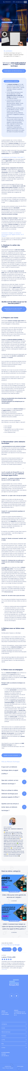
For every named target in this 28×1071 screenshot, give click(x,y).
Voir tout (6, 949)
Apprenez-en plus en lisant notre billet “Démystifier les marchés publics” (13, 309)
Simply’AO (12, 674)
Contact (3, 1047)
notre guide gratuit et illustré (14, 63)
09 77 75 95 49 (17, 1013)
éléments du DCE (5, 295)
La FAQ (3, 1039)
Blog (2, 1043)
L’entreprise (4, 1024)
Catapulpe (11, 1067)
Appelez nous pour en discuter (11, 755)
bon (13, 151)
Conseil (3, 1028)
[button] (14, 949)
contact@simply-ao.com (19, 1)
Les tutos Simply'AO (7, 22)
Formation (3, 1035)
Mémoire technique (5, 1031)
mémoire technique (8, 591)
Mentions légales (20, 1066)
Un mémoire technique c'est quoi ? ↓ (13, 53)
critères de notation (13, 200)
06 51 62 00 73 (8, 1)
